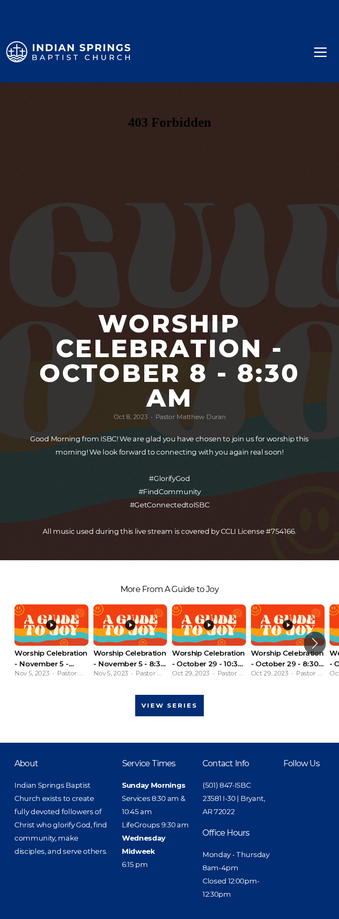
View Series (169, 705)
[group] (51, 643)
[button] (314, 643)
